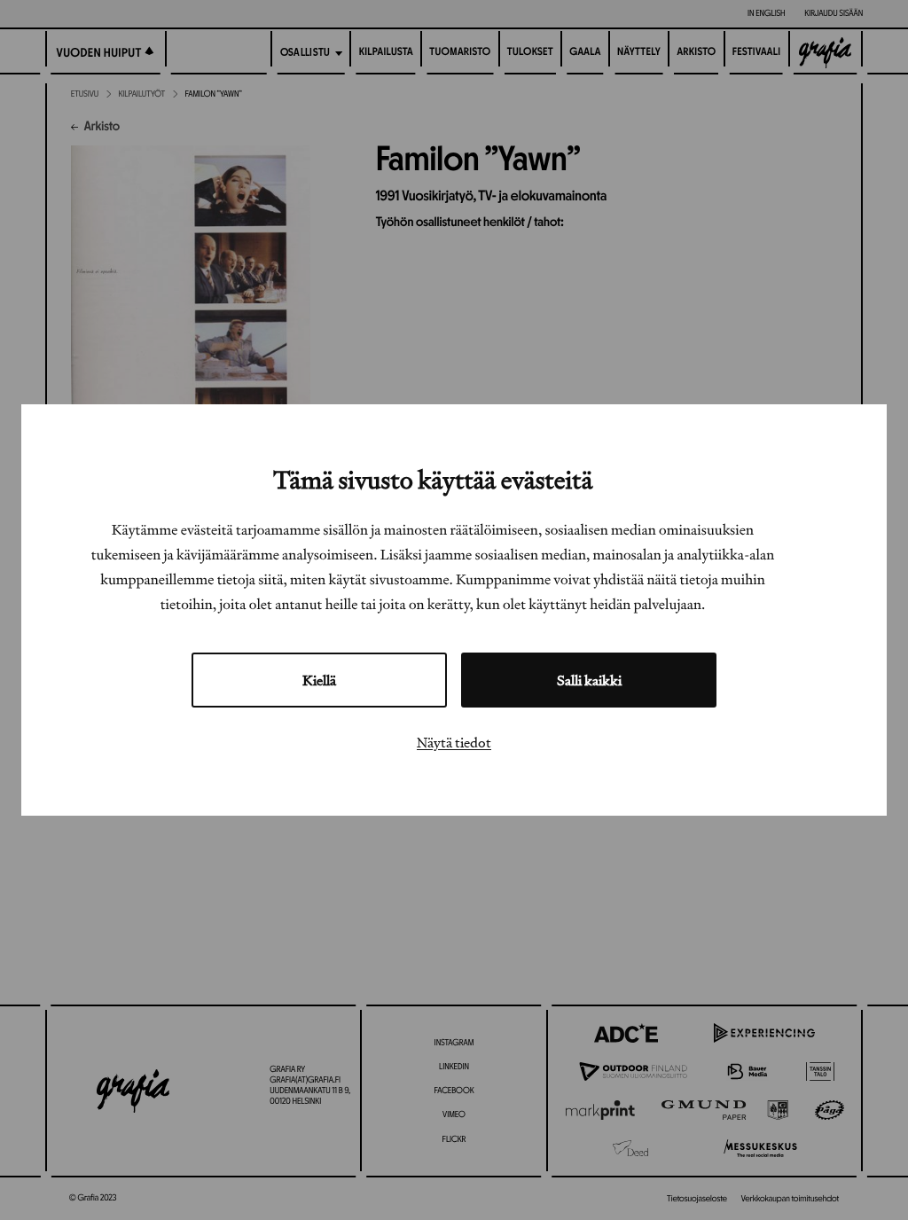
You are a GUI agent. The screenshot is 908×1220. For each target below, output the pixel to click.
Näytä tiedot (454, 742)
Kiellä (319, 680)
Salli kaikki (589, 680)
